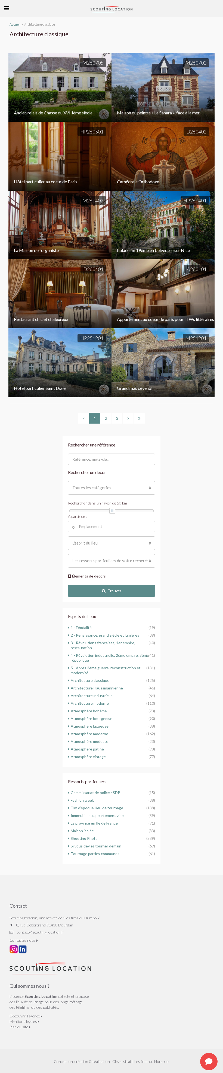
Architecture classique (90, 680)
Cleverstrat (121, 1061)
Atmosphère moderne (89, 733)
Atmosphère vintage (88, 756)
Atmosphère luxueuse (90, 726)
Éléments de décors (88, 576)
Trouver (114, 590)
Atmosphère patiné (87, 749)
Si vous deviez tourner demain (96, 846)
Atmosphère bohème (89, 711)
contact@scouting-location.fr (40, 932)
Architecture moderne (90, 703)
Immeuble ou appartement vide (97, 815)
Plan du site (19, 1027)
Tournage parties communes (95, 853)
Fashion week (82, 800)
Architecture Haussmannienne (97, 688)
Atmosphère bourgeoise (91, 718)
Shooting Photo (84, 838)
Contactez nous (23, 940)
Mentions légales (24, 1021)
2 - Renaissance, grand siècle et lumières (105, 635)
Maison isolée (82, 830)
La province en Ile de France (94, 823)
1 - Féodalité (81, 627)
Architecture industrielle (92, 695)
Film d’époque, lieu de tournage (97, 807)
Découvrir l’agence (25, 1016)
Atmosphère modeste (89, 741)
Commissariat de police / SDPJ (96, 792)
